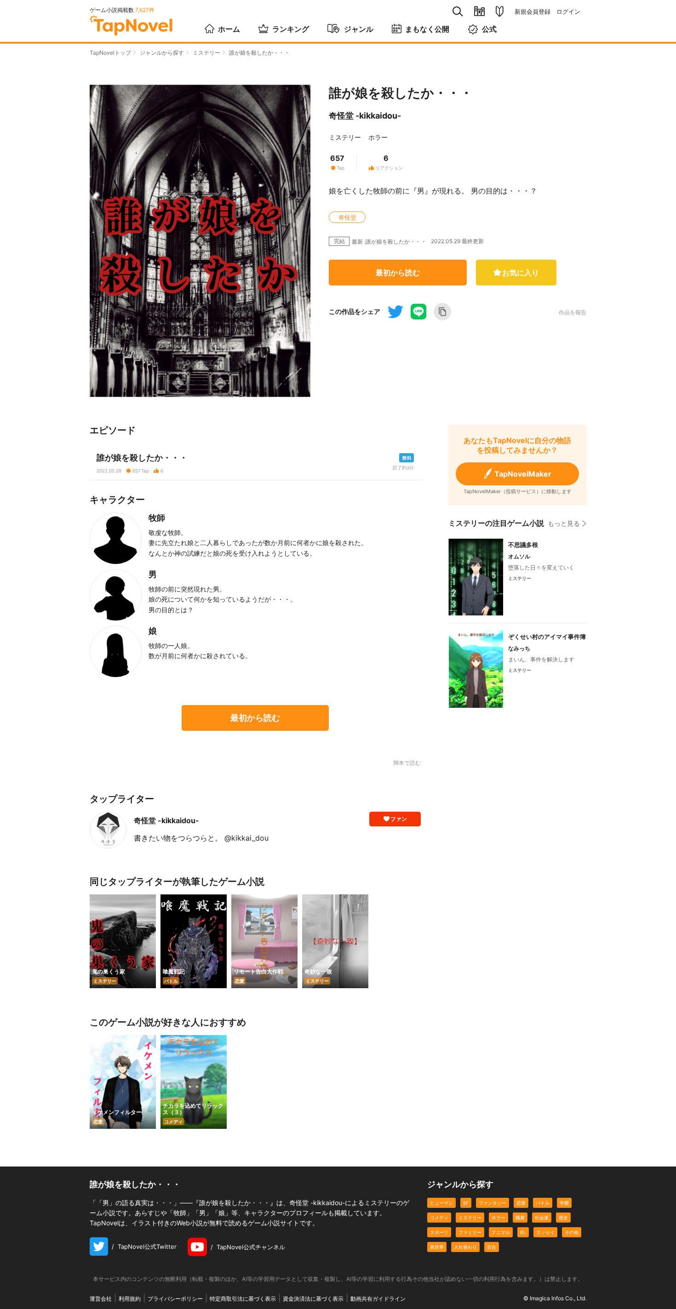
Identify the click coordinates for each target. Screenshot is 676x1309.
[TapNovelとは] (500, 11)
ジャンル (358, 29)
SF (466, 1203)
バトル (543, 1203)
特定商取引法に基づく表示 (243, 1298)
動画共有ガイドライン (378, 1298)
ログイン (568, 12)
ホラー (378, 137)
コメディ (439, 1217)
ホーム (229, 29)
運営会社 (101, 1298)
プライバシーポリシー (175, 1298)
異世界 (437, 1247)
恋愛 (521, 1203)
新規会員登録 (532, 12)
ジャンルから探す (162, 52)
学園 (564, 1203)
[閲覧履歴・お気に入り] (479, 11)
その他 (572, 1232)
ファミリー (469, 1232)
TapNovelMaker (522, 473)
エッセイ (545, 1232)
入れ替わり (465, 1247)
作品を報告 (572, 312)
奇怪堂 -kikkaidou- (365, 115)
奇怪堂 (347, 217)
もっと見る (564, 523)
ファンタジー (492, 1203)
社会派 (542, 1217)
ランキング (290, 29)
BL (523, 1232)
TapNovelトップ (110, 52)
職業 (520, 1217)
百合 (491, 1247)
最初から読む (398, 272)
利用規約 (130, 1298)
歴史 (563, 1217)
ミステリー (206, 52)
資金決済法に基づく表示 (313, 1298)
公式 (489, 29)
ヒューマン (441, 1203)
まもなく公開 (427, 29)
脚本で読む (407, 762)
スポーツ (439, 1232)
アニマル (501, 1232)
